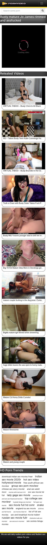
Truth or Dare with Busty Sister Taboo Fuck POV (23, 203)
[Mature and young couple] (23, 447)
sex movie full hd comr (22, 505)
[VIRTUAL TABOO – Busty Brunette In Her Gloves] (23, 156)
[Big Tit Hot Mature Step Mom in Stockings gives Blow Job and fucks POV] (23, 253)
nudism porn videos (23, 534)
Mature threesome (11, 430)
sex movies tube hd (19, 512)
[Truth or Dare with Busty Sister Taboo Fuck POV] (23, 188)
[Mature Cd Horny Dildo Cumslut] (23, 382)
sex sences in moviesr (17, 521)
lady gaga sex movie (18, 495)
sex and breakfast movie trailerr (25, 515)
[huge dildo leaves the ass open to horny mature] (23, 350)
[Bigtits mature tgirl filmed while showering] (23, 318)
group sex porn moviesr (24, 485)
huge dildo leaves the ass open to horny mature (23, 365)
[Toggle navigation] (41, 3)
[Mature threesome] (23, 415)
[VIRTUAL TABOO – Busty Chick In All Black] (23, 91)
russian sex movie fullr (14, 517)
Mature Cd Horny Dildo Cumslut (16, 397)
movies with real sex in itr (17, 492)
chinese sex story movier (13, 489)
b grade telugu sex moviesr (22, 502)
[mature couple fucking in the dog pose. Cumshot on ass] (23, 285)
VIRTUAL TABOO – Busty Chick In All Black (22, 106)
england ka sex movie (26, 508)
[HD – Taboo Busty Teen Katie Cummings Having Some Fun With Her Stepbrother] (23, 124)
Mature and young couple (14, 462)
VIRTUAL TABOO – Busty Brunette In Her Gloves (24, 171)
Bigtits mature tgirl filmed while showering (21, 333)
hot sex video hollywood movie (20, 481)
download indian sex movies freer (17, 476)
